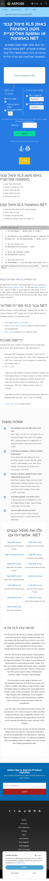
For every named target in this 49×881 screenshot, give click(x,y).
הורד (24, 161)
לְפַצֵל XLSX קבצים (14, 607)
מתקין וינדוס (9, 332)
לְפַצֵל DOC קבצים (35, 564)
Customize (15, 873)
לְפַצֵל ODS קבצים (14, 585)
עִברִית (35, 4)
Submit (24, 792)
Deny (34, 873)
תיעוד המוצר (9, 404)
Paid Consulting (24, 849)
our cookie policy (19, 863)
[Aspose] (16, 3)
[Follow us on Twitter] (14, 811)
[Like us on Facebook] (9, 811)
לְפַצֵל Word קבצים (14, 597)
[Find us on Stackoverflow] (24, 811)
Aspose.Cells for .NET (15, 287)
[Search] (46, 3)
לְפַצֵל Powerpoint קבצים (14, 555)
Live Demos (24, 838)
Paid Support (24, 846)
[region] (24, 247)
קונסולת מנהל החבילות (17, 326)
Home (24, 820)
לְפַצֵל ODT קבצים (35, 585)
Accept (24, 867)
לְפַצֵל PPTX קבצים (14, 564)
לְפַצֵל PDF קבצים (35, 542)
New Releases (23, 827)
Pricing (24, 831)
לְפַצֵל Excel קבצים (35, 576)
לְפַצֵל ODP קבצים (14, 542)
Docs (24, 835)
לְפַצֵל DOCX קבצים (14, 576)
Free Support (24, 842)
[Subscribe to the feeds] (39, 811)
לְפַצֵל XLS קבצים (35, 597)
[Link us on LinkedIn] (19, 811)
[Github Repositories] (34, 811)
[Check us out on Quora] (29, 811)
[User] (41, 3)
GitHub (3, 268)
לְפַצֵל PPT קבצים (35, 555)
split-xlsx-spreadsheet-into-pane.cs (14, 266)
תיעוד (22, 323)
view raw (45, 266)
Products (23, 823)
